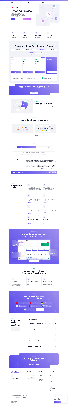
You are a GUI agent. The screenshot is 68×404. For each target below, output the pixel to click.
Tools (50, 382)
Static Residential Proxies (29, 49)
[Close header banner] (67, 0)
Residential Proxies (41, 49)
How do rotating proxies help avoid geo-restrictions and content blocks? (23, 150)
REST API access (41, 379)
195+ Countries (41, 374)
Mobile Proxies (52, 49)
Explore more (63, 401)
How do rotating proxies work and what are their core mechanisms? (26, 147)
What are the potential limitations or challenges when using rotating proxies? (44, 150)
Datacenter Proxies (17, 49)
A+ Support (40, 375)
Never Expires (31, 52)
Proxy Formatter (52, 387)
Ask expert (50, 2)
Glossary (51, 381)
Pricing (28, 379)
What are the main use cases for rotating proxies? (44, 147)
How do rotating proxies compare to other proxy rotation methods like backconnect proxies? (34, 154)
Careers (51, 375)
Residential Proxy (31, 375)
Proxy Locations (29, 380)
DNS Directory (52, 388)
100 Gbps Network (41, 380)
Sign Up (56, 2)
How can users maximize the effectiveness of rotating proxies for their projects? (34, 152)
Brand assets (51, 374)
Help (50, 390)
